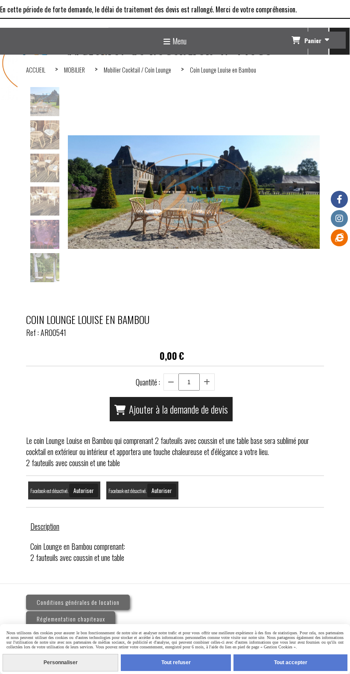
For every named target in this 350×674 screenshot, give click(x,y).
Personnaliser (61, 662)
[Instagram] (339, 218)
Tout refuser (176, 662)
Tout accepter (290, 662)
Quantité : (148, 382)
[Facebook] (339, 199)
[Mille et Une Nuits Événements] (339, 237)
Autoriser (83, 490)
